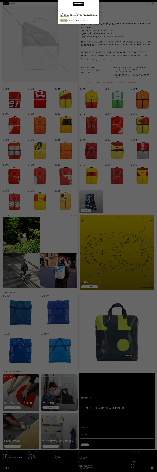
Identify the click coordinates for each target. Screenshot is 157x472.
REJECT (71, 20)
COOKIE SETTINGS (79, 20)
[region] (78, 12)
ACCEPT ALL (64, 20)
